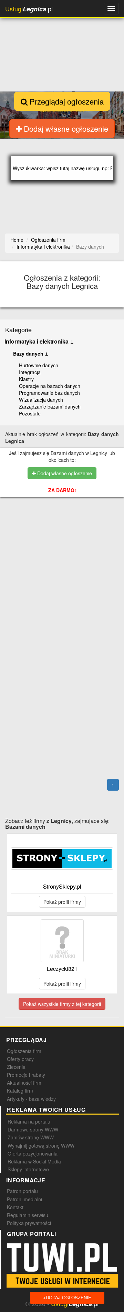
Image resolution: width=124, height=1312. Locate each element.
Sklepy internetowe (28, 1169)
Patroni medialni (24, 1199)
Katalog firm (20, 1090)
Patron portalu (22, 1191)
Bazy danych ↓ (30, 353)
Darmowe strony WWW (33, 1129)
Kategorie (18, 329)
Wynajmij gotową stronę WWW (41, 1145)
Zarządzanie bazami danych (50, 406)
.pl (29, 8)
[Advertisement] (62, 547)
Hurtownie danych (38, 365)
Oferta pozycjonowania (33, 1153)
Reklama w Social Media (34, 1161)
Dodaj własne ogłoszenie (65, 128)
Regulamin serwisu (27, 1215)
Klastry (26, 379)
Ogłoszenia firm (24, 1051)
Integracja (30, 372)
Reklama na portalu (29, 1121)
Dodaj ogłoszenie (67, 1297)
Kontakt (15, 1207)
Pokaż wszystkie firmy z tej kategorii (62, 1003)
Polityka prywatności (29, 1222)
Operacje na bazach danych (49, 385)
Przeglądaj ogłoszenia (66, 101)
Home (16, 239)
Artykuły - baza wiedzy (31, 1098)
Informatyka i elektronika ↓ (39, 341)
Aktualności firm (24, 1082)
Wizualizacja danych (41, 399)
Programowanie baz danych (49, 392)
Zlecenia (16, 1066)
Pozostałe (30, 413)
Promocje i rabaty (26, 1074)
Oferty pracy (20, 1058)
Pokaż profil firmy (62, 901)
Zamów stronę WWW (31, 1137)
